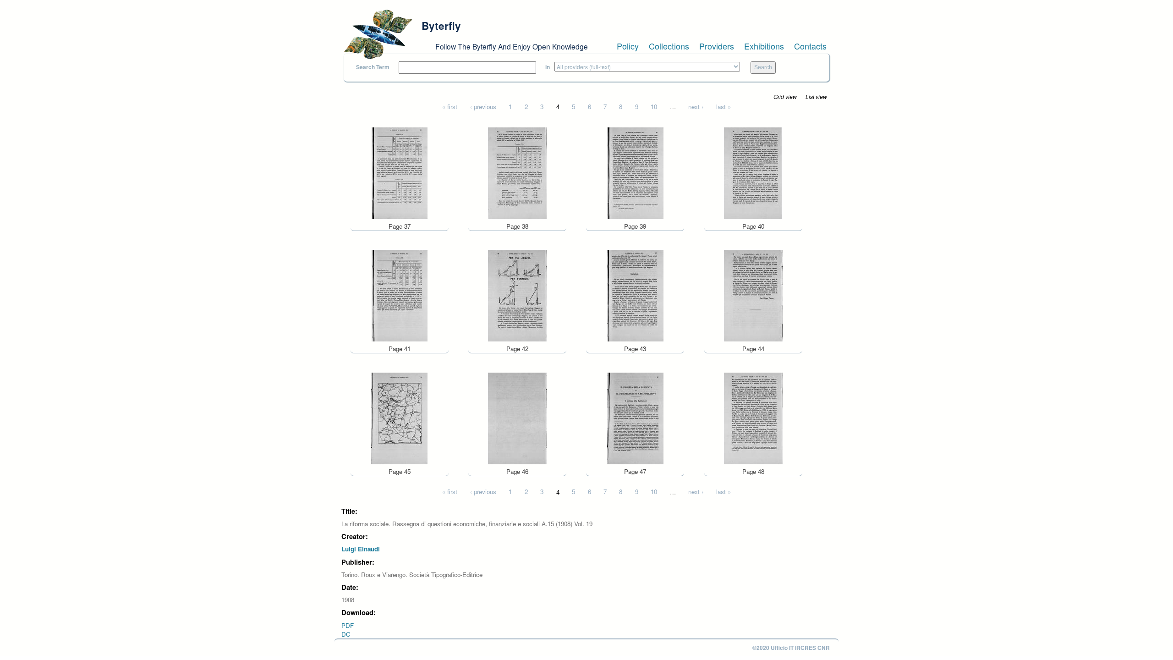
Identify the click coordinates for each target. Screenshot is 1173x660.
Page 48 (753, 471)
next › (695, 106)
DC (346, 634)
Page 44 (753, 348)
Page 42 (517, 348)
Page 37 (400, 226)
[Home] (378, 34)
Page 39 (635, 226)
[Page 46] (517, 417)
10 (654, 106)
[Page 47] (635, 417)
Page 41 (400, 348)
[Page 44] (753, 295)
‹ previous (483, 106)
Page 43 (635, 348)
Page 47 (635, 471)
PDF (347, 625)
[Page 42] (517, 295)
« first (449, 106)
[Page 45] (399, 417)
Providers (716, 46)
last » (723, 106)
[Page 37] (399, 172)
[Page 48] (753, 417)
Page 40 (753, 226)
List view (816, 96)
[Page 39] (635, 172)
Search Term (372, 67)
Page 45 (400, 471)
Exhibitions (764, 46)
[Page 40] (753, 172)
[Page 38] (517, 172)
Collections (669, 46)
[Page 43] (635, 295)
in (547, 67)
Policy (628, 46)
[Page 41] (399, 295)
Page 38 (517, 226)
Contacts (810, 46)
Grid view (785, 96)
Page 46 (517, 471)
